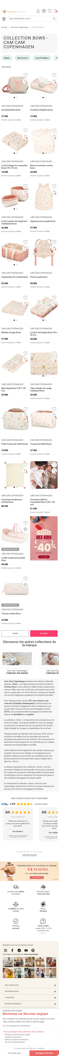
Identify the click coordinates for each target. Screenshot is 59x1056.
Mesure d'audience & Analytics (17, 1040)
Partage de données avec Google (17, 1035)
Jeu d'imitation (42, 58)
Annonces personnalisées (15, 1042)
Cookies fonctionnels (13, 1037)
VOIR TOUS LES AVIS (29, 855)
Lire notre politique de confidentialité (16, 1026)
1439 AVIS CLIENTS (41, 804)
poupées (8, 753)
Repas (7, 58)
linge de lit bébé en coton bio (34, 723)
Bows (15, 684)
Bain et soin (22, 58)
